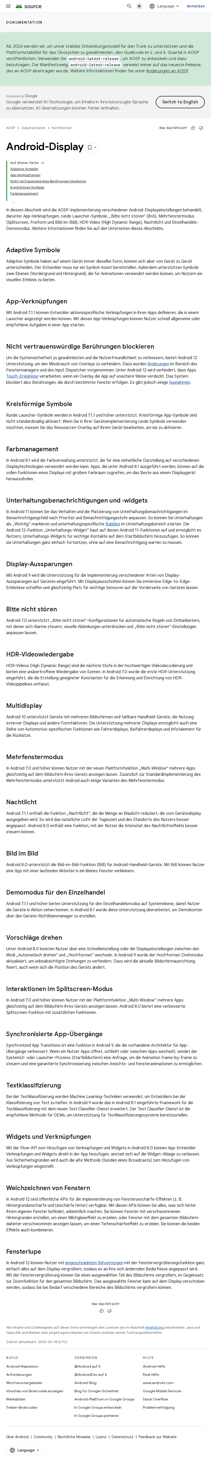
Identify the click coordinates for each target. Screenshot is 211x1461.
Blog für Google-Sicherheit (96, 1391)
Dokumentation (24, 22)
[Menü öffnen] (8, 6)
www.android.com (158, 1382)
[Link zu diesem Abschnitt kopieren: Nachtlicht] (42, 803)
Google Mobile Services (162, 1391)
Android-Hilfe (154, 1366)
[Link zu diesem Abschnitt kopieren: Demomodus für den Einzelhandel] (110, 893)
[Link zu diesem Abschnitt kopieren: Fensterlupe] (46, 1252)
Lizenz (101, 1437)
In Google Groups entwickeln (98, 1407)
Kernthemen (62, 128)
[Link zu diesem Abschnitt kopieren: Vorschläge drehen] (67, 938)
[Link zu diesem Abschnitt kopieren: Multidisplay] (47, 706)
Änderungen (158, 364)
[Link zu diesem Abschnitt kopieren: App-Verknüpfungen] (72, 302)
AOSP (10, 128)
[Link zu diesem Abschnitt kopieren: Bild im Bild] (43, 854)
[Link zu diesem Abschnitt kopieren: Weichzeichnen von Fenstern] (95, 1188)
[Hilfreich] (193, 128)
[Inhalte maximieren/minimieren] (43, 163)
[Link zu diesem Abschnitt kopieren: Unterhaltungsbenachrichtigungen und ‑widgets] (153, 501)
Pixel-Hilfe (151, 1374)
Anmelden (196, 6)
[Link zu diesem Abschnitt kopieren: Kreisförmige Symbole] (77, 404)
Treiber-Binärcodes (21, 1407)
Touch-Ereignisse (22, 376)
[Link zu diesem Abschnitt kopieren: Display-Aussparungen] (77, 565)
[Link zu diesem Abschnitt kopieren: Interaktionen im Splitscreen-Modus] (118, 989)
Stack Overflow (155, 1399)
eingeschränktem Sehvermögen (94, 1263)
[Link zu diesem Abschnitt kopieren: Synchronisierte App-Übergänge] (108, 1035)
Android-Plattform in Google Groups (104, 1399)
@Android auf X (87, 1366)
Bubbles (113, 524)
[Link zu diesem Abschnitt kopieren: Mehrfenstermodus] (68, 757)
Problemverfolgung (158, 1407)
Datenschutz (123, 1437)
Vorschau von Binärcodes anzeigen (34, 1391)
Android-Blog (85, 1382)
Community (43, 1437)
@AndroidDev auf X (90, 1374)
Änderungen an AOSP (167, 71)
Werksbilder (15, 1399)
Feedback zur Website (158, 1437)
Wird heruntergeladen (24, 1382)
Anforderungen (19, 1374)
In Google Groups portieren (96, 1415)
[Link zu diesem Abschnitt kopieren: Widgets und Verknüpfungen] (96, 1137)
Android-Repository (22, 1366)
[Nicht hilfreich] (201, 128)
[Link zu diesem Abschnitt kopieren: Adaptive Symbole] (65, 251)
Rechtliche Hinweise (74, 1437)
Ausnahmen (179, 382)
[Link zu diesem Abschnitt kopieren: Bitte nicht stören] (62, 610)
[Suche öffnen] (129, 6)
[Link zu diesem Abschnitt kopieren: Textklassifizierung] (66, 1086)
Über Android (17, 1437)
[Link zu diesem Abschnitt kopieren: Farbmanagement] (63, 450)
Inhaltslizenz (155, 1327)
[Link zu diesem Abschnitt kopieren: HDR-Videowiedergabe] (79, 655)
